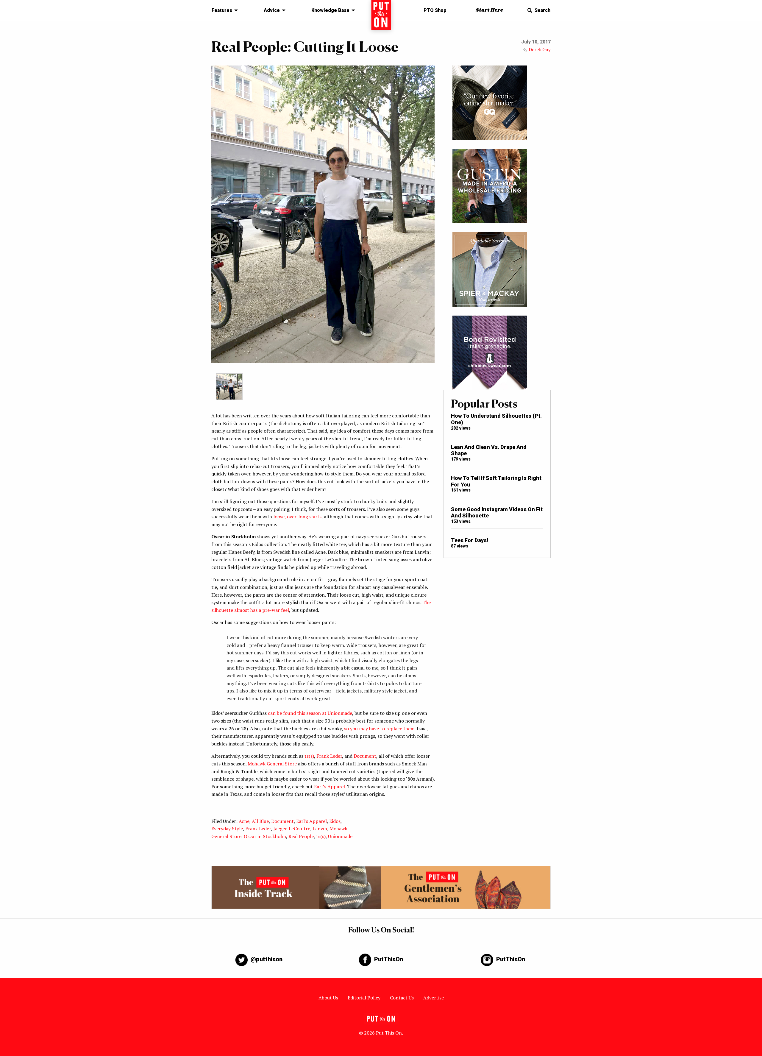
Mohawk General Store (272, 763)
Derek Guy (540, 49)
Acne (244, 821)
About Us (328, 997)
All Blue (260, 821)
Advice (272, 10)
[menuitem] (223, 10)
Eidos (335, 821)
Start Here (489, 10)
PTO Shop (435, 10)
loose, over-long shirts (297, 516)
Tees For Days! (469, 540)
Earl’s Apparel (329, 786)
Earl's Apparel (311, 821)
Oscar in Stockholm (265, 836)
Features (222, 10)
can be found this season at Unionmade (310, 713)
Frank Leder (329, 756)
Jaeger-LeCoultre (291, 828)
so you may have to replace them (379, 728)
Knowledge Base (330, 10)
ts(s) (309, 756)
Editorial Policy (364, 997)
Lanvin (320, 828)
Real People (301, 836)
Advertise (433, 997)
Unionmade (340, 836)
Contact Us (402, 997)
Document (365, 756)
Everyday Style (227, 828)
